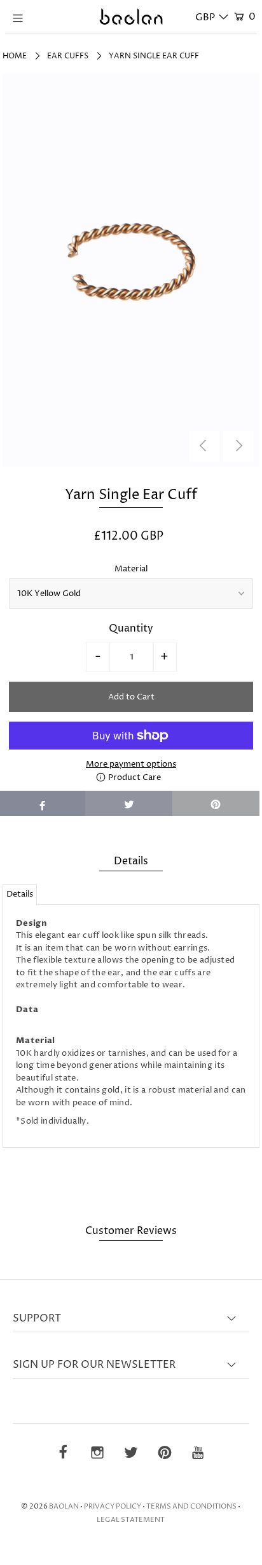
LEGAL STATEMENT (131, 1519)
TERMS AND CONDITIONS (191, 1506)
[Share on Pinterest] (215, 803)
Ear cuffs (67, 56)
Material (131, 569)
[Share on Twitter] (128, 803)
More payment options (131, 764)
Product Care (133, 777)
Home (15, 56)
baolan (64, 1506)
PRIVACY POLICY (112, 1506)
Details (19, 894)
